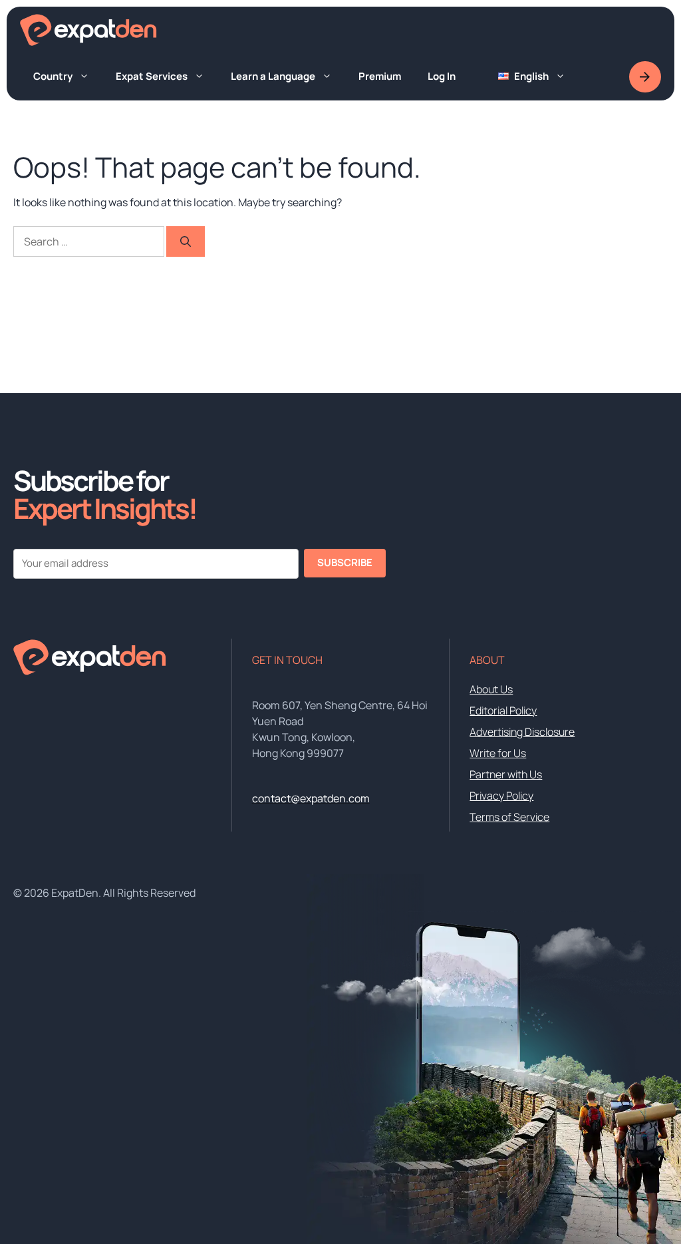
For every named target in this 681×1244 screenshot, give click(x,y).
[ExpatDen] (88, 30)
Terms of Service (509, 817)
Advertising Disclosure (522, 731)
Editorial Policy (503, 710)
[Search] (185, 241)
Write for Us (498, 753)
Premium (379, 76)
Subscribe (344, 562)
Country (52, 76)
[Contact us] (645, 76)
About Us (491, 689)
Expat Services (152, 76)
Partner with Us (506, 774)
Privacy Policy (501, 795)
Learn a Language (273, 76)
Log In (442, 76)
